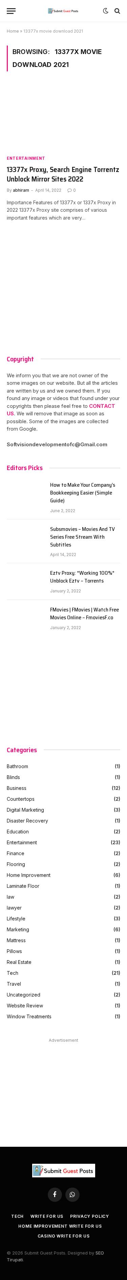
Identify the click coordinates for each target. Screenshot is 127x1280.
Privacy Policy (89, 1216)
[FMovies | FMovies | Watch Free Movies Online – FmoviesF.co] (25, 618)
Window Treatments (29, 1016)
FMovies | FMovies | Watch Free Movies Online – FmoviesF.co (84, 614)
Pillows (14, 951)
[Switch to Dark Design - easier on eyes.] (105, 11)
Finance (15, 853)
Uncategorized (23, 995)
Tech (12, 973)
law (10, 897)
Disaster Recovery (27, 821)
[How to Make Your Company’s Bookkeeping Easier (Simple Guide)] (25, 493)
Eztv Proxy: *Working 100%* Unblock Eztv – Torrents (82, 577)
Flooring (16, 864)
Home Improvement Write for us (60, 1226)
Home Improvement (28, 875)
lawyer (14, 908)
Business (16, 788)
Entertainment (26, 158)
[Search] (116, 11)
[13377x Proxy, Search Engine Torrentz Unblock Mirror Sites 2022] (63, 117)
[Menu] (11, 11)
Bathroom (17, 766)
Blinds (13, 777)
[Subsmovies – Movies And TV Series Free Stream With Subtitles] (25, 538)
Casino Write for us (64, 1236)
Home (13, 31)
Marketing (18, 929)
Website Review (25, 1005)
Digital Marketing (25, 810)
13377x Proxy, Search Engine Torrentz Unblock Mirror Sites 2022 (63, 174)
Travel (14, 984)
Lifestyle (16, 918)
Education (18, 831)
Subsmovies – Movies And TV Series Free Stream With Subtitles (82, 537)
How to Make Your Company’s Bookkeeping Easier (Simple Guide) (82, 493)
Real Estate (19, 962)
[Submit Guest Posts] (63, 11)
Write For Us (46, 1216)
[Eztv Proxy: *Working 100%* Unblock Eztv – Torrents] (25, 581)
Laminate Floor (23, 886)
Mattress (16, 940)
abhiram (21, 190)
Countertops (21, 799)
